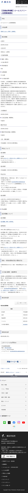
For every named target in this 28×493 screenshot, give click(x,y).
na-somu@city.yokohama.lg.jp (17, 351)
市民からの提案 (6, 473)
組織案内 (4, 464)
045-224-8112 (8, 347)
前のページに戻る (6, 368)
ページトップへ (14, 376)
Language (4, 476)
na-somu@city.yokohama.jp (18, 181)
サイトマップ (5, 479)
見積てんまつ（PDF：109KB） (8, 31)
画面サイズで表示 (23, 302)
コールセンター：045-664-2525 (10, 467)
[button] (18, 2)
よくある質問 (5, 470)
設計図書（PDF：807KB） (7, 221)
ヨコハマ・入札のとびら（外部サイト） (14, 158)
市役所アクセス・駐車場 (8, 461)
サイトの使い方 (6, 485)
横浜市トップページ (10, 372)
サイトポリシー (6, 482)
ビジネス (17, 372)
